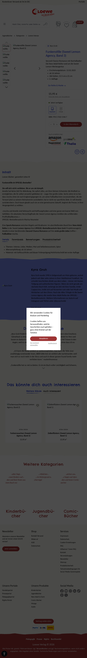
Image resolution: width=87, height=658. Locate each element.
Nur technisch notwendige (34, 344)
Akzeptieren (43, 339)
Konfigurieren (52, 343)
